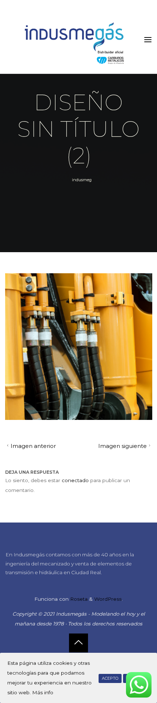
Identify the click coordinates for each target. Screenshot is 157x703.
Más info (42, 692)
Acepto (110, 678)
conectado (75, 480)
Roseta (78, 599)
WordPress (108, 599)
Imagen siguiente (122, 446)
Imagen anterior (32, 446)
